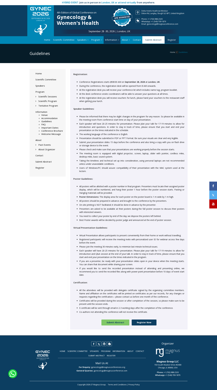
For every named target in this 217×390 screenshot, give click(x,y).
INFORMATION (119, 351)
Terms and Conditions (117, 384)
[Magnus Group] (168, 352)
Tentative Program (48, 105)
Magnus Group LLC (168, 361)
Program (96, 39)
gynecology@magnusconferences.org (108, 367)
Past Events (44, 144)
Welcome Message (51, 134)
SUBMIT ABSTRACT (96, 355)
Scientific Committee (63, 39)
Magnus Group (99, 384)
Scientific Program (47, 101)
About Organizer (46, 149)
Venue (44, 114)
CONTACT (140, 351)
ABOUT (130, 351)
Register (39, 167)
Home (47, 39)
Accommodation (49, 118)
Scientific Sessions (47, 96)
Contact (137, 39)
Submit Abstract (43, 161)
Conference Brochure (52, 130)
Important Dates (49, 127)
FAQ (43, 124)
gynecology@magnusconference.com (162, 24)
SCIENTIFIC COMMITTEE (77, 351)
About (125, 39)
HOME (62, 351)
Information (111, 39)
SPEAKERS (94, 351)
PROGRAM (105, 351)
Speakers (82, 39)
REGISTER (111, 355)
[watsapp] (12, 373)
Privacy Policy (134, 384)
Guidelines (46, 121)
